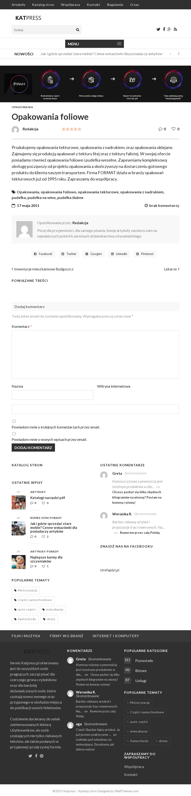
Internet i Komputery (116, 636)
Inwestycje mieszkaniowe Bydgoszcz (44, 269)
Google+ (96, 253)
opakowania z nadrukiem (142, 192)
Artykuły (18, 5)
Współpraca (70, 5)
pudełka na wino (41, 197)
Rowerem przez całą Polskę (140, 532)
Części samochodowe (35, 600)
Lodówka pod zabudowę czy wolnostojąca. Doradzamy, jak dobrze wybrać (95, 744)
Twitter (71, 253)
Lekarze (170, 269)
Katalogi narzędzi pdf (47, 497)
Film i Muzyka (26, 636)
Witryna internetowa (113, 386)
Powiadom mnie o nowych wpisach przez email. (49, 439)
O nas (134, 5)
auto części (27, 609)
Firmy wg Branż (66, 636)
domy (51, 619)
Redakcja (80, 222)
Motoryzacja (28, 590)
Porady (56, 518)
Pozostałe (144, 660)
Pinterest (147, 253)
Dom (44, 518)
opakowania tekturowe (98, 192)
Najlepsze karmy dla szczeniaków (46, 559)
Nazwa (17, 386)
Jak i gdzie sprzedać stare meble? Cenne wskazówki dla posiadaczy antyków (98, 53)
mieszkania (54, 609)
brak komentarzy (164, 205)
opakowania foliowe (58, 192)
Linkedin (121, 253)
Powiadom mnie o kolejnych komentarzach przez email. (56, 427)
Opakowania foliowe (50, 116)
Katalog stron (43, 5)
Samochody (27, 619)
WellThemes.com (127, 791)
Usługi (140, 680)
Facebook (45, 253)
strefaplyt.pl (109, 570)
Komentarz (22, 326)
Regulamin (115, 5)
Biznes (35, 518)
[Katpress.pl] (28, 17)
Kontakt (93, 5)
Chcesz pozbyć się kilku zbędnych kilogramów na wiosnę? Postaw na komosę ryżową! (136, 497)
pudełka (19, 197)
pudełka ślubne (70, 197)
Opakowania (22, 107)
